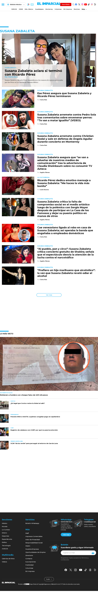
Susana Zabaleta (10, 67)
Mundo (4, 526)
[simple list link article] (49, 364)
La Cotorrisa (43, 177)
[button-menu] (3, 4)
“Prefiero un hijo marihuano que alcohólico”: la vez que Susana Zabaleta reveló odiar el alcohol (66, 273)
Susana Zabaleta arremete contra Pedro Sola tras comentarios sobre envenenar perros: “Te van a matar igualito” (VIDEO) (66, 117)
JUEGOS (14, 9)
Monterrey (49, 9)
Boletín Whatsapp (32, 523)
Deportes (5, 536)
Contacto (28, 559)
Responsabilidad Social (34, 543)
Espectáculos (7, 539)
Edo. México (29, 9)
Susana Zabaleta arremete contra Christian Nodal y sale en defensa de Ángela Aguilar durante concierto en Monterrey (65, 138)
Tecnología (6, 545)
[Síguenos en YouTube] (85, 4)
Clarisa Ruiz (13, 77)
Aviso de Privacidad (32, 539)
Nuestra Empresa (32, 549)
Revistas (77, 9)
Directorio (29, 555)
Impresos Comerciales (33, 536)
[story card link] (49, 60)
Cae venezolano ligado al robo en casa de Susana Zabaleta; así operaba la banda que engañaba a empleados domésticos (65, 230)
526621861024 (67, 522)
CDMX (21, 9)
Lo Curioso (6, 530)
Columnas (58, 9)
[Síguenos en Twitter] (79, 4)
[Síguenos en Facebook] (76, 4)
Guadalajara (39, 9)
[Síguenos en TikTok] (88, 4)
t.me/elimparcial (90, 522)
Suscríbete (65, 4)
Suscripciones (30, 562)
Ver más (49, 295)
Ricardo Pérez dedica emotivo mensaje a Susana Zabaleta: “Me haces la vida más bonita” (64, 183)
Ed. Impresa (68, 9)
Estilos (4, 542)
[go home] (8, 582)
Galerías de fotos (8, 559)
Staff (27, 533)
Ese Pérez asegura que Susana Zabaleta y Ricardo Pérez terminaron (64, 95)
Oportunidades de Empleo (35, 552)
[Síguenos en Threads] (91, 4)
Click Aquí (66, 534)
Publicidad (29, 565)
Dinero (4, 533)
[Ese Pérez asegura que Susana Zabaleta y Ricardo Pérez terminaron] (18, 98)
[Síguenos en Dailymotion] (95, 4)
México (4, 523)
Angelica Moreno (45, 172)
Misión (27, 546)
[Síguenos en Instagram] (82, 4)
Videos (4, 562)
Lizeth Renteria (44, 189)
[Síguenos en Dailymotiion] (95, 570)
